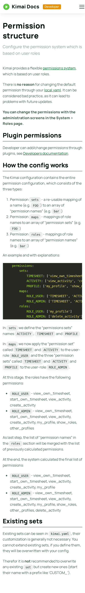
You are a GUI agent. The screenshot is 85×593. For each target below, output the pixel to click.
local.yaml (52, 90)
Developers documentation (45, 153)
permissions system (59, 68)
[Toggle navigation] (79, 7)
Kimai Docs (25, 6)
